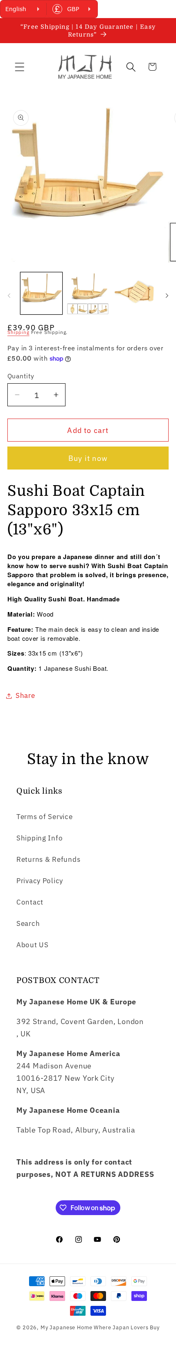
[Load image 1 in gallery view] (41, 293)
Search (28, 923)
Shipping (18, 332)
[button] (20, 67)
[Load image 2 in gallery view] (88, 293)
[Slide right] (167, 296)
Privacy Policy (39, 880)
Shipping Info (39, 838)
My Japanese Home (66, 1327)
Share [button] (25, 695)
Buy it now (88, 458)
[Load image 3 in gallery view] (134, 293)
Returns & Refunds (48, 859)
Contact (29, 902)
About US (32, 944)
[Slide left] (9, 296)
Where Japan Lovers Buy (126, 1327)
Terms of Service (44, 816)
